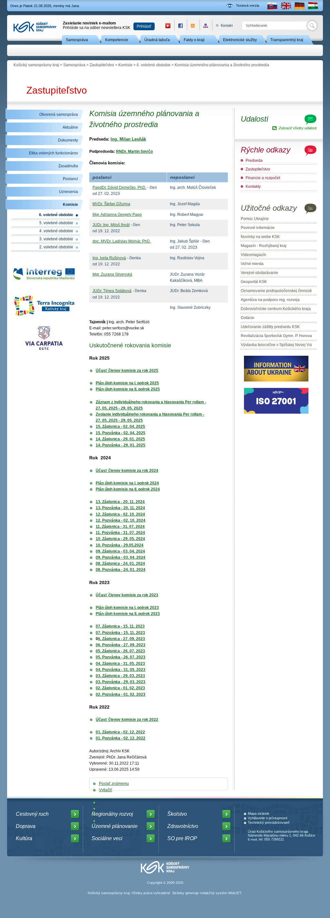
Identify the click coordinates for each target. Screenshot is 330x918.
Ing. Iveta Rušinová (109, 258)
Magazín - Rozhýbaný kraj (263, 245)
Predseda (254, 160)
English (286, 5)
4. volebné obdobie (56, 231)
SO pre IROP (182, 838)
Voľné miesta (252, 264)
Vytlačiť (105, 790)
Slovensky (272, 5)
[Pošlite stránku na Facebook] (99, 802)
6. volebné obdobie (153, 65)
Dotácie (247, 318)
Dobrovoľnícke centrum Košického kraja (276, 309)
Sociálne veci (107, 838)
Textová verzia (247, 5)
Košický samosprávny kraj (36, 65)
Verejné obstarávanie (259, 273)
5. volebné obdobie (56, 223)
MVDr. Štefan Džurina (111, 204)
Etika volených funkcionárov (53, 153)
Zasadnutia (68, 166)
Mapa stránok (258, 813)
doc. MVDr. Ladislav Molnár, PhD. (121, 241)
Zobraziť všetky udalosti (297, 128)
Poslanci (70, 179)
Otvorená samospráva (58, 114)
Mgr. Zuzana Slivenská (112, 274)
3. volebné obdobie (56, 239)
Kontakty (253, 186)
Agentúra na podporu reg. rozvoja (270, 300)
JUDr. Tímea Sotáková (111, 291)
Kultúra (24, 838)
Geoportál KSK (254, 282)
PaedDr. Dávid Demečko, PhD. (119, 187)
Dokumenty (68, 140)
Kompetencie (116, 40)
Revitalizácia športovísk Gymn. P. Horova (276, 336)
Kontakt (223, 25)
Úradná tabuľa (157, 40)
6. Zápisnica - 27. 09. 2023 (121, 639)
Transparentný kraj (286, 40)
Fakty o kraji (194, 40)
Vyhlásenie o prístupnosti (267, 818)
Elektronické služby (240, 40)
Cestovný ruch (32, 814)
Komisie (125, 65)
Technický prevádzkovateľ (268, 822)
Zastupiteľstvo (102, 65)
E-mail (252, 839)
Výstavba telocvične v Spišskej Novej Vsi (276, 345)
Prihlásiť (144, 26)
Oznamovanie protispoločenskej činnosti (276, 291)
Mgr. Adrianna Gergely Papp (117, 214)
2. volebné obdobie (56, 247)
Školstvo (177, 814)
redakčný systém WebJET (220, 893)
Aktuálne (70, 127)
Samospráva (77, 40)
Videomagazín (253, 254)
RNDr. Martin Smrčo (134, 151)
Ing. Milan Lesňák (128, 139)
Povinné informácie (258, 227)
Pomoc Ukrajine (255, 218)
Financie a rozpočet (263, 178)
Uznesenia (68, 191)
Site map (205, 25)
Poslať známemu (114, 783)
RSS (193, 25)
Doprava (25, 826)
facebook (180, 25)
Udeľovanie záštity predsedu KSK (270, 327)
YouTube (167, 25)
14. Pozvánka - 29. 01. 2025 (120, 445)
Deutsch (299, 5)
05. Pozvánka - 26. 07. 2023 (120, 657)
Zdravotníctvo (182, 826)
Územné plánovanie (115, 826)
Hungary (313, 5)
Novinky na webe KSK (260, 236)
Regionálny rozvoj (112, 814)
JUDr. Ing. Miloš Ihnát (111, 225)
